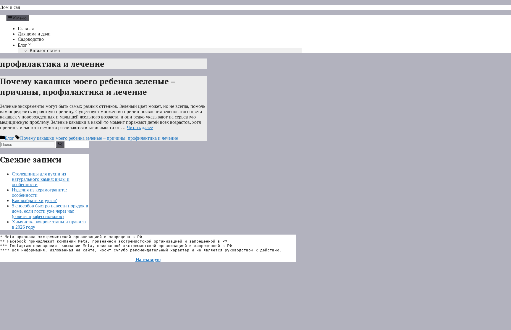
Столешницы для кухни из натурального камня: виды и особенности (40, 179)
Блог (22, 45)
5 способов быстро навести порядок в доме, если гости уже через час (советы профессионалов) (50, 211)
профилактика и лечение (153, 138)
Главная (26, 28)
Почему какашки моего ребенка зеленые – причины (72, 138)
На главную (148, 259)
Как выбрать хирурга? (34, 200)
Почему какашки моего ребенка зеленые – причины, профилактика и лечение (87, 86)
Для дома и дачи (34, 33)
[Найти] (60, 144)
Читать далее (140, 127)
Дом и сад (10, 7)
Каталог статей (45, 50)
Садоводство (31, 39)
